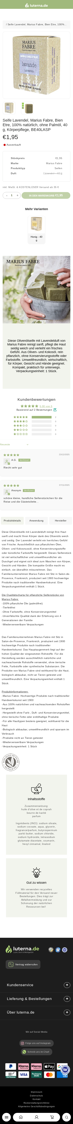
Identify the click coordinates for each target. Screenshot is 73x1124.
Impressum (36, 1092)
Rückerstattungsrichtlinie (37, 1103)
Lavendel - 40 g (52, 173)
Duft (13, 173)
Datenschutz (36, 1095)
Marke (15, 163)
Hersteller (61, 520)
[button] (21, 417)
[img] (11, 455)
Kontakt (37, 1099)
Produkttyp (18, 168)
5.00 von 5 (46, 406)
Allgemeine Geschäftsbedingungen (36, 1106)
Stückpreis (18, 158)
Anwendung (36, 520)
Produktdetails (12, 520)
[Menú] (6, 1117)
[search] (66, 1117)
